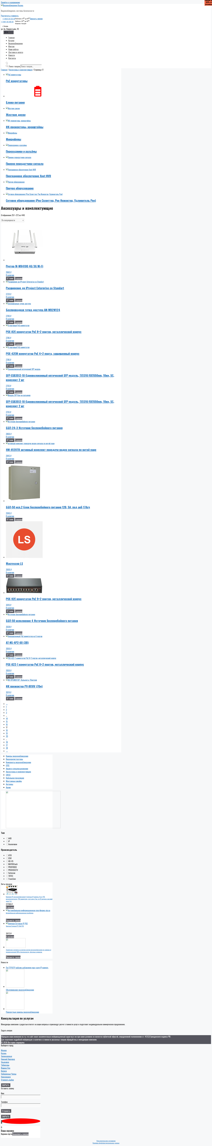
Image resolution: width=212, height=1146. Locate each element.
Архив (8, 787)
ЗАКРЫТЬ (5, 1085)
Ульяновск (5, 1062)
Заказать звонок (36, 18)
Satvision (11, 873)
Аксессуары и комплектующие (20, 69)
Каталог (11, 40)
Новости (11, 55)
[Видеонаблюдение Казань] (12, 5)
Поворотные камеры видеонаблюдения (22, 1012)
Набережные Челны (8, 1073)
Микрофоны (13, 139)
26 (7, 742)
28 (7, 748)
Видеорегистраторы (14, 759)
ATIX (10, 855)
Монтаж (11, 46)
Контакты (12, 58)
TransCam (12, 878)
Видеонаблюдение (15, 43)
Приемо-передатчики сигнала (24, 163)
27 (7, 745)
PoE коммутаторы (16, 81)
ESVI (10, 858)
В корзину (18, 278)
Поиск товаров (14, 66)
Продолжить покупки (20, 1133)
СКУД (8, 774)
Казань (3, 1053)
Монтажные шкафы (14, 781)
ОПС (7, 765)
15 (7, 721)
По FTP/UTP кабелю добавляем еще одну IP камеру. (27, 967)
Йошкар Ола (5, 1068)
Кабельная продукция (15, 777)
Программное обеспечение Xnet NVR (28, 176)
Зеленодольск (6, 1056)
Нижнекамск (6, 1076)
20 (7, 736)
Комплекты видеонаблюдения (18, 762)
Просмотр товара (13, 920)
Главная (11, 37)
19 (7, 733)
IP (9, 841)
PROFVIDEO (12, 867)
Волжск (4, 1071)
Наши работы (13, 49)
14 (7, 718)
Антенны (9, 784)
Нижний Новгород (8, 1059)
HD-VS (10, 861)
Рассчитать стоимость (10, 15)
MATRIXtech (13, 864)
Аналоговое (12, 844)
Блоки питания (15, 102)
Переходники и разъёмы (21, 151)
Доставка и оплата (15, 52)
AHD (10, 838)
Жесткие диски (16, 114)
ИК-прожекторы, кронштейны (24, 127)
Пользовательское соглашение (106, 1141)
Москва (4, 1050)
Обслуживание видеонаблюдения (20, 989)
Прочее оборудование (20, 188)
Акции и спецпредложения (17, 768)
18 (7, 730)
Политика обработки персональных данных (106, 1143)
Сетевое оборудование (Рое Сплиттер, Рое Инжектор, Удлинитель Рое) (51, 200)
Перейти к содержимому (10, 2)
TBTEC (10, 875)
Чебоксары (5, 1065)
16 (7, 724)
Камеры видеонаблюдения (17, 756)
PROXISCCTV (13, 870)
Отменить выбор (7, 1079)
